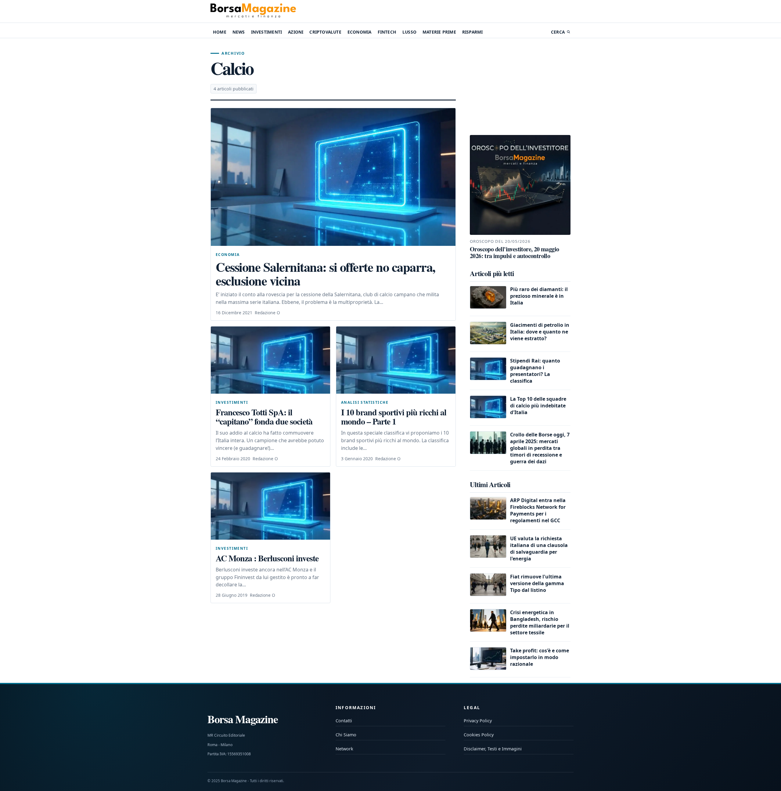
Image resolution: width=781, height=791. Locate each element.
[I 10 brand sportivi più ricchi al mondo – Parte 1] (395, 360)
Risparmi (472, 32)
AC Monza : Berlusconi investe (267, 558)
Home (219, 32)
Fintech (387, 32)
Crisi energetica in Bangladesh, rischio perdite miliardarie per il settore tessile (539, 622)
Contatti (344, 721)
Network (344, 749)
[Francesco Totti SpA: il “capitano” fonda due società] (270, 360)
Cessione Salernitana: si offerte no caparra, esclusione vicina (325, 273)
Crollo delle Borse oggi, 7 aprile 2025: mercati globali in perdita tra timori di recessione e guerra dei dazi (540, 448)
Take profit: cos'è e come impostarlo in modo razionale (539, 657)
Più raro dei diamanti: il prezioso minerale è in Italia (539, 296)
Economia (359, 32)
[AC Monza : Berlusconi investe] (270, 506)
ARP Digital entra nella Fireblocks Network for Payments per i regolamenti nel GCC (538, 510)
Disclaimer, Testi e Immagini (493, 749)
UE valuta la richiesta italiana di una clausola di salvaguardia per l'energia (539, 548)
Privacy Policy (478, 721)
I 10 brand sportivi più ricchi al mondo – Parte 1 (393, 417)
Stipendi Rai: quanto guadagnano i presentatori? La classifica (535, 370)
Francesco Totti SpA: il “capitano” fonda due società (264, 417)
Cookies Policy (479, 735)
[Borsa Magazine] (253, 11)
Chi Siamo (346, 735)
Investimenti (266, 32)
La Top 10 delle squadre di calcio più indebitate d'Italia (538, 406)
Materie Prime (439, 32)
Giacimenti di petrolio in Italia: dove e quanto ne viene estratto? (539, 332)
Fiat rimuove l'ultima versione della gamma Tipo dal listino (537, 583)
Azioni (295, 32)
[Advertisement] (520, 87)
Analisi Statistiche (364, 402)
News (238, 32)
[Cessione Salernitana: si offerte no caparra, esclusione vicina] (333, 177)
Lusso (409, 32)
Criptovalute (325, 32)
